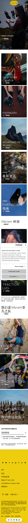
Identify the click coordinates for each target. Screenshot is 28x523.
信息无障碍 (17, 516)
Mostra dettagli (19, 266)
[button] (10, 494)
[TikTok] (12, 462)
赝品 (12, 516)
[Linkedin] (15, 462)
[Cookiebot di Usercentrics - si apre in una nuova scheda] (16, 245)
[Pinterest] (18, 462)
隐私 (2, 516)
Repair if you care (7, 480)
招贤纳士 (4, 486)
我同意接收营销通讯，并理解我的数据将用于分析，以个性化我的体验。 (14, 437)
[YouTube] (6, 462)
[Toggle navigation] (9, 520)
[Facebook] (9, 462)
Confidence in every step (10, 483)
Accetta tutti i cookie (14, 271)
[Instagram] (3, 462)
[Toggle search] (11, 520)
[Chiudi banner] (25, 245)
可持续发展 (5, 477)
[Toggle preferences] (19, 520)
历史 (2, 473)
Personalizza (13, 276)
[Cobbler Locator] (17, 520)
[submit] (25, 433)
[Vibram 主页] (14, 3)
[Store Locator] (14, 520)
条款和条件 (7, 516)
